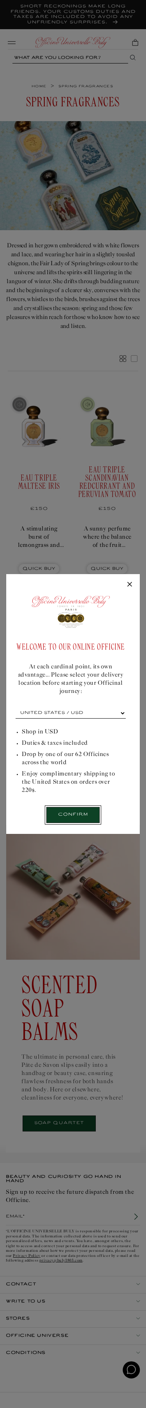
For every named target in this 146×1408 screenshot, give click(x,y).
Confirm (73, 814)
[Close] (130, 584)
